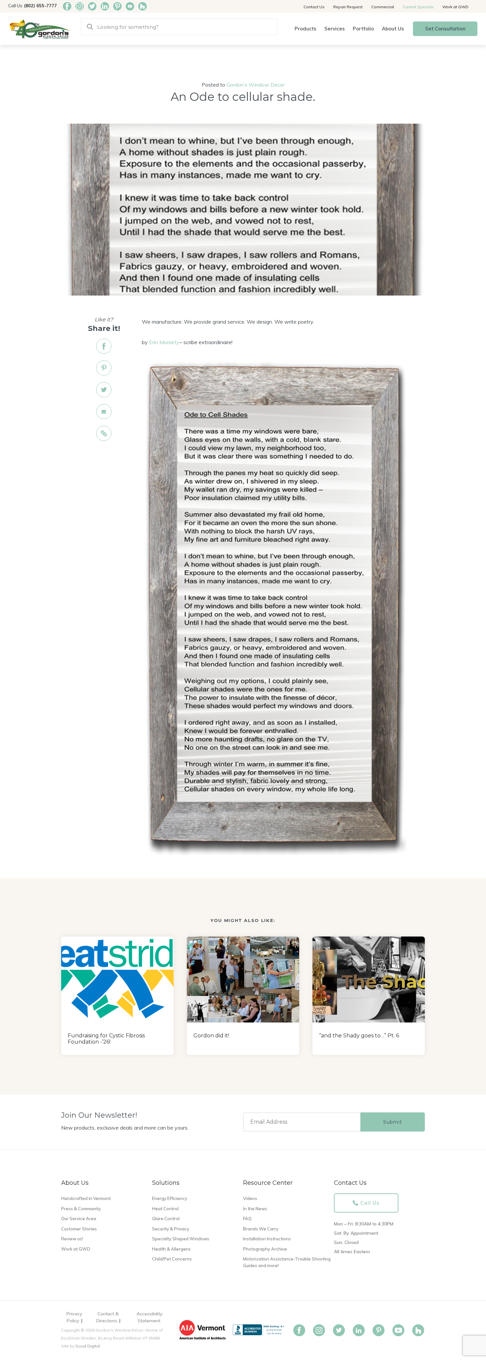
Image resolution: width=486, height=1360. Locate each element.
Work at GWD (455, 6)
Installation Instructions (267, 1238)
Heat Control (165, 1208)
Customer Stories (79, 1228)
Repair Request (348, 6)
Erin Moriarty (164, 342)
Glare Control (166, 1218)
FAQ (247, 1218)
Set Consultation (445, 28)
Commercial (382, 6)
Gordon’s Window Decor (255, 84)
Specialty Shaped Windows (180, 1238)
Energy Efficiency (169, 1198)
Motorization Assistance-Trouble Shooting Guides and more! (287, 1262)
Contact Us (314, 6)
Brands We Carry (260, 1228)
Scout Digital (87, 1345)
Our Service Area (78, 1218)
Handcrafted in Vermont (86, 1198)
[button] (305, 29)
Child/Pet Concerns (172, 1258)
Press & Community (81, 1208)
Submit (392, 1122)
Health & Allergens (171, 1249)
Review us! (72, 1238)
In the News (255, 1208)
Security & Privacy (170, 1228)
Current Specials (418, 6)
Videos (250, 1198)
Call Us (370, 1203)
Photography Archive (265, 1249)
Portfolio (363, 28)
